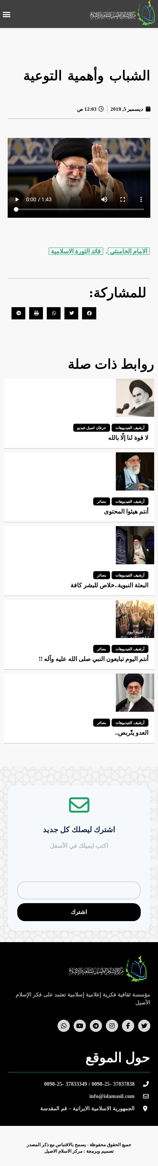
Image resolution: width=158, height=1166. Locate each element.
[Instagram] (112, 1026)
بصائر (101, 501)
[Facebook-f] (128, 1026)
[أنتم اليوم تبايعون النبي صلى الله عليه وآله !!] (135, 619)
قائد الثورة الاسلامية (76, 251)
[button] (6, 14)
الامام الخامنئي (128, 251)
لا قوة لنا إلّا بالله (128, 437)
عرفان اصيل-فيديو (91, 428)
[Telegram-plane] (96, 1026)
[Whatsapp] (64, 1026)
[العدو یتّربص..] (135, 693)
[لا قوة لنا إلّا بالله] (135, 398)
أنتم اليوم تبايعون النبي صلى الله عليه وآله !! (93, 659)
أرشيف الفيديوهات (130, 428)
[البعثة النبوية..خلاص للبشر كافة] (135, 545)
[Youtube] (80, 1026)
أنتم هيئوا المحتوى (126, 511)
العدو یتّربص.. (131, 732)
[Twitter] (144, 1026)
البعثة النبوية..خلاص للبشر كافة (109, 585)
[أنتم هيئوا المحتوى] (135, 471)
